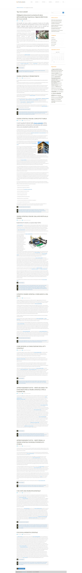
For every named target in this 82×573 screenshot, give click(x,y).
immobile (38, 286)
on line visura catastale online (39, 433)
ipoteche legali (24, 525)
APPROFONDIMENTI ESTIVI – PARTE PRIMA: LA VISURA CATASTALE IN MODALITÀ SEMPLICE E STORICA (31, 442)
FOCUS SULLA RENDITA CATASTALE (27, 532)
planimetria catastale (45, 98)
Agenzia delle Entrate (22, 70)
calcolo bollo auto (54, 71)
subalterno (44, 287)
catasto (37, 285)
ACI (51, 69)
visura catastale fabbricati (38, 562)
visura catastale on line (29, 288)
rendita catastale (41, 466)
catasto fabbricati (41, 285)
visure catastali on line (29, 233)
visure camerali (56, 99)
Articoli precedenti (21, 568)
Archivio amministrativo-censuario (24, 285)
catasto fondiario (34, 381)
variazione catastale (42, 210)
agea (19, 209)
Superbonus (20, 71)
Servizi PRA (53, 45)
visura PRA (60, 97)
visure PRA (53, 102)
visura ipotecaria (21, 341)
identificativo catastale (33, 286)
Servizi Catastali (21, 67)
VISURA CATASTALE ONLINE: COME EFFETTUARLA (32, 118)
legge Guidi (25, 340)
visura (20, 288)
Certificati (52, 37)
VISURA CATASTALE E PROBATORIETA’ (28, 76)
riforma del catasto (60, 85)
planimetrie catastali (28, 210)
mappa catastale (42, 286)
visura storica (30, 486)
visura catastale (38, 98)
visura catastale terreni (31, 563)
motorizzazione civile (56, 75)
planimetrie (28, 434)
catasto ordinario (39, 381)
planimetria (53, 76)
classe (59, 73)
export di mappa (35, 99)
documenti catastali (34, 70)
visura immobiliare (33, 526)
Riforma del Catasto (22, 109)
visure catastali (25, 71)
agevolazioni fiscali (28, 70)
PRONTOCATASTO (20, 7)
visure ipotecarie (39, 341)
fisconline (42, 209)
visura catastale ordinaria (36, 288)
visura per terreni (43, 563)
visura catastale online (27, 211)
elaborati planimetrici (29, 99)
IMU (60, 74)
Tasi (54, 86)
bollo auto (61, 70)
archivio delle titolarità (32, 285)
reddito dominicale (21, 562)
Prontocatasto (35, 63)
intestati (22, 340)
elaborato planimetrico (24, 286)
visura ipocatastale (44, 340)
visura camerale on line (58, 88)
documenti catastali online (24, 63)
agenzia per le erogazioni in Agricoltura (32, 209)
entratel (40, 209)
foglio (29, 286)
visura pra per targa (53, 98)
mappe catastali (32, 95)
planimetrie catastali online (35, 132)
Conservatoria (53, 39)
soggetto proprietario (40, 287)
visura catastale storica (43, 288)
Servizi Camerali (53, 42)
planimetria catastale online (32, 287)
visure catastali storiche (28, 289)
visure (20, 289)
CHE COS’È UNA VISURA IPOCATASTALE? (29, 491)
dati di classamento (28, 485)
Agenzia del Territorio (22, 381)
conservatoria (42, 524)
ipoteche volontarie (29, 525)
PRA (52, 81)
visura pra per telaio (59, 98)
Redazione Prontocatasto (27, 20)
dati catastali (23, 433)
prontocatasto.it (24, 571)
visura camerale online (55, 89)
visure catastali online (30, 71)
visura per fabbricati (38, 563)
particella (20, 287)
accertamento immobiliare (23, 524)
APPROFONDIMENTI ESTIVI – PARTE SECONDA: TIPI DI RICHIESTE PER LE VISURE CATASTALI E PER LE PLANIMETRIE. (32, 389)
